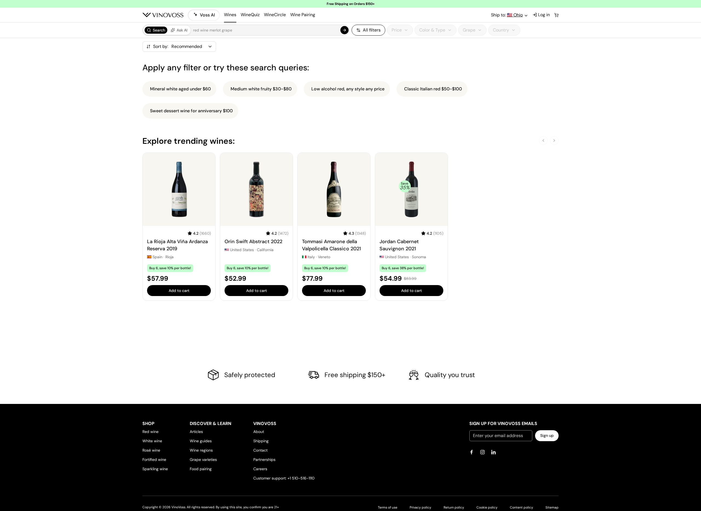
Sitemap (552, 507)
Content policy (521, 507)
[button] (245, 30)
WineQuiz (250, 15)
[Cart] (556, 15)
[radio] (156, 30)
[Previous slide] (543, 140)
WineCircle (275, 15)
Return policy (454, 507)
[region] (455, 30)
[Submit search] (344, 30)
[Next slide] (554, 140)
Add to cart (179, 290)
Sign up (547, 435)
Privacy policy (420, 507)
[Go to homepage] (162, 15)
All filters (372, 30)
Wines (230, 15)
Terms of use (387, 507)
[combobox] (171, 46)
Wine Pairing (302, 15)
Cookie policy (487, 507)
